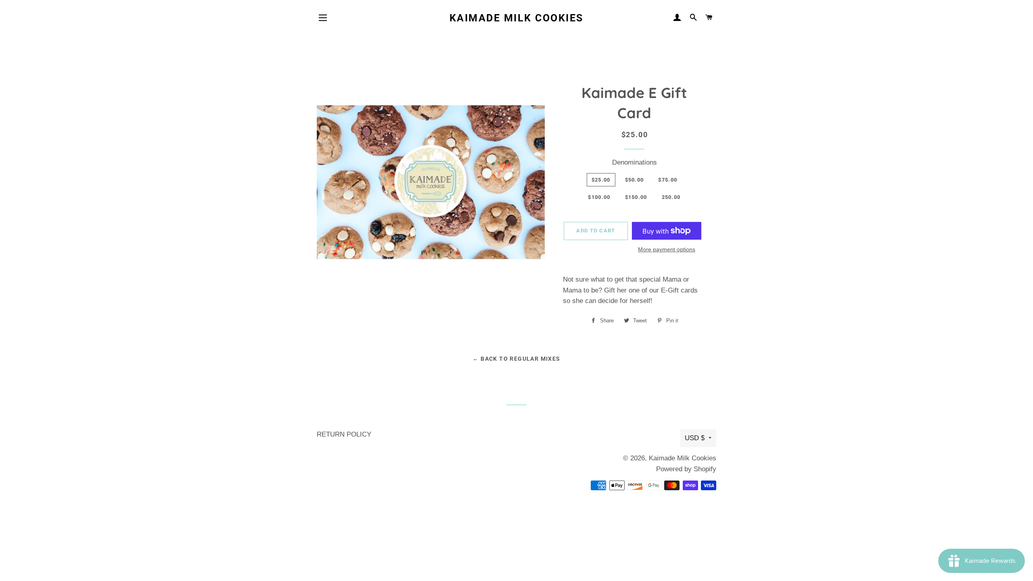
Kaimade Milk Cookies (516, 18)
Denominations (634, 162)
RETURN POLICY (344, 434)
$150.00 (636, 197)
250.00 (671, 197)
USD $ (695, 438)
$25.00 (601, 180)
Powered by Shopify (686, 469)
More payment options (666, 249)
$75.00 (667, 180)
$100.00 (599, 197)
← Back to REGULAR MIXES (516, 358)
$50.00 (634, 180)
